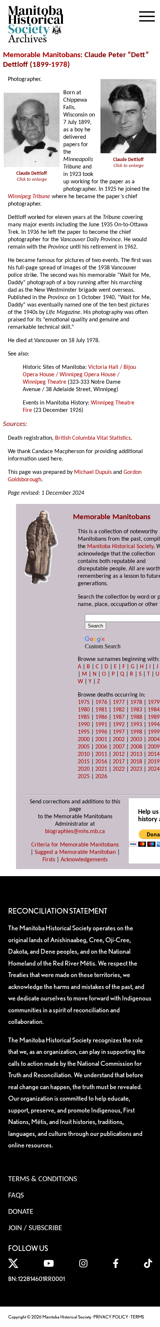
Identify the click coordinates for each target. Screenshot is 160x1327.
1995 (84, 732)
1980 (84, 710)
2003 (136, 740)
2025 (84, 777)
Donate (20, 1212)
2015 (84, 762)
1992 (119, 725)
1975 (84, 702)
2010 (84, 754)
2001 (101, 740)
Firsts (48, 860)
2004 (154, 740)
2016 (101, 762)
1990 (84, 725)
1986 (101, 717)
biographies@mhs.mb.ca (75, 832)
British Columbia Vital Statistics (93, 438)
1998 (136, 732)
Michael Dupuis (93, 472)
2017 (119, 762)
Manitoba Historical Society (120, 547)
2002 (119, 740)
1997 (119, 732)
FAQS (16, 1195)
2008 (136, 747)
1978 (59, 65)
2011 (101, 754)
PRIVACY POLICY (110, 1317)
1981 (101, 710)
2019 (154, 762)
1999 (154, 732)
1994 (154, 725)
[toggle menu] (147, 15)
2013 (136, 754)
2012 (119, 754)
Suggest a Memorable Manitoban (75, 852)
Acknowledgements (84, 860)
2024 (154, 769)
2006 (101, 747)
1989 (154, 717)
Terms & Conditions (42, 1179)
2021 (101, 769)
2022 (119, 769)
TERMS (137, 1317)
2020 (84, 769)
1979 (154, 702)
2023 (136, 769)
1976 (101, 702)
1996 (101, 732)
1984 (154, 710)
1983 (136, 710)
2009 (154, 747)
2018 (136, 762)
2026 (101, 777)
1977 (119, 702)
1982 (119, 710)
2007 (119, 747)
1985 (84, 717)
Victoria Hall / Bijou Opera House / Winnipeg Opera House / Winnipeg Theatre (79, 374)
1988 (136, 717)
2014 (154, 754)
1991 (101, 725)
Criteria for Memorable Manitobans (75, 845)
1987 (119, 717)
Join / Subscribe (35, 1228)
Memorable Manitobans (41, 55)
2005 (84, 747)
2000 (84, 740)
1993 (136, 725)
